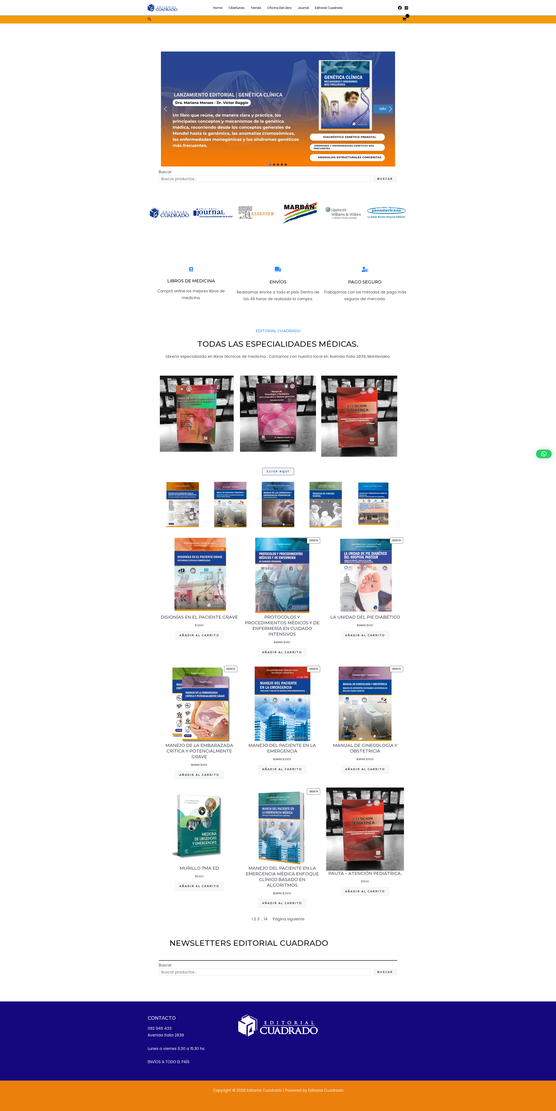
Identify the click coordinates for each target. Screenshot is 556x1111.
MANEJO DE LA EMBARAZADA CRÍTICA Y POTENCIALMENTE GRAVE (199, 751)
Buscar (165, 172)
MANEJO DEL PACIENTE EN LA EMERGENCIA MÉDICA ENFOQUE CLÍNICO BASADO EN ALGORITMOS (282, 877)
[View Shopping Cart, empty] (404, 19)
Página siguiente (288, 919)
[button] (150, 20)
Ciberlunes (236, 8)
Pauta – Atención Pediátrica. (365, 873)
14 (266, 919)
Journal (303, 8)
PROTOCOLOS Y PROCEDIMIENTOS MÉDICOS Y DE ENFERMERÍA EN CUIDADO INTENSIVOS (282, 626)
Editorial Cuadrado (329, 8)
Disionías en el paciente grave (199, 617)
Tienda (256, 8)
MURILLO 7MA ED (199, 868)
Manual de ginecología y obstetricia (365, 748)
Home (217, 8)
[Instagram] (406, 8)
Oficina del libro (279, 8)
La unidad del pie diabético (365, 617)
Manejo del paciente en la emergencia (282, 748)
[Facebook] (400, 8)
